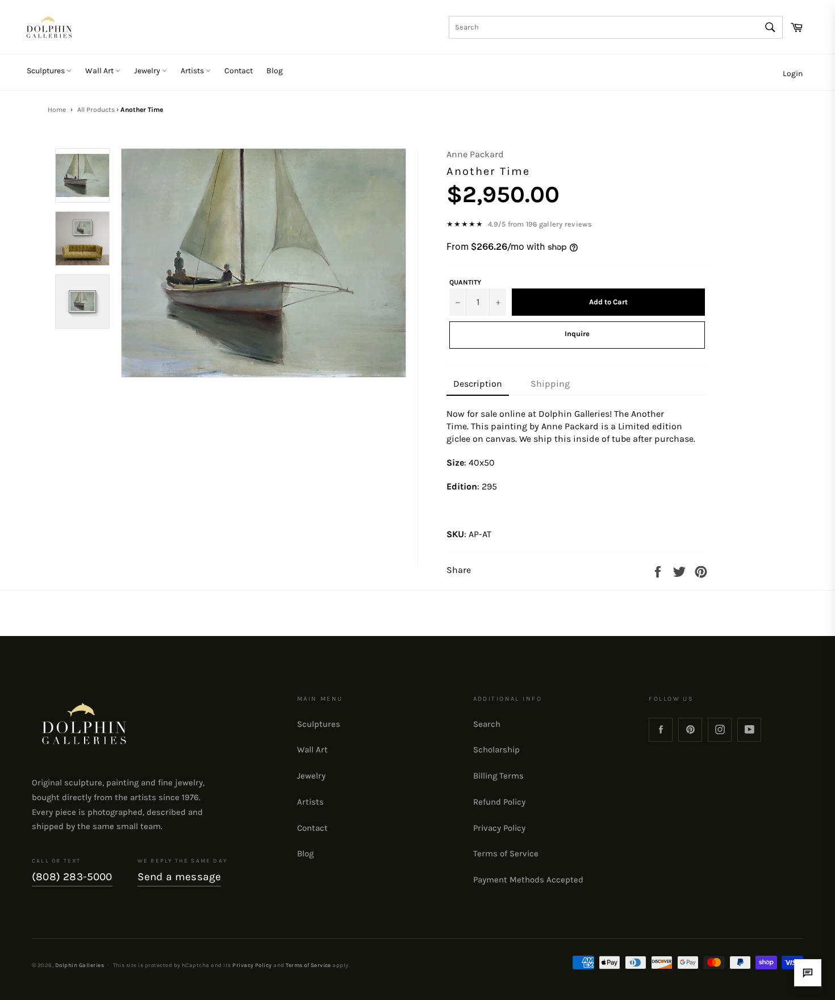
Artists (193, 71)
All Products (96, 110)
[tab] (477, 384)
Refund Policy (499, 802)
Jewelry (148, 71)
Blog (274, 71)
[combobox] (616, 27)
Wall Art (100, 71)
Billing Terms (498, 776)
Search (486, 724)
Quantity (465, 282)
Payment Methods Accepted (528, 880)
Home (57, 110)
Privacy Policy (499, 828)
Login (793, 73)
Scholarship (496, 749)
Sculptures (46, 71)
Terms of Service (505, 853)
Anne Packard (475, 154)
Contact (238, 71)
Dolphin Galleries (79, 965)
